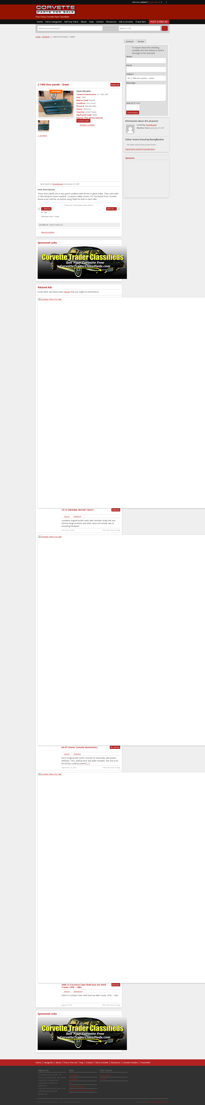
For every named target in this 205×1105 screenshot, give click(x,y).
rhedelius (77, 754)
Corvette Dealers (130, 1062)
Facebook (168, 2)
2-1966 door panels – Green (53, 84)
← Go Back (42, 135)
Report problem (47, 232)
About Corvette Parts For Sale (81, 1090)
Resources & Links (77, 1086)
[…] (88, 763)
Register (151, 2)
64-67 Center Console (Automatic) (79, 747)
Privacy (103, 1079)
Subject (130, 74)
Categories (48, 1062)
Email (129, 65)
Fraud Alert (141, 21)
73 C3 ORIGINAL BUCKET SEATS (77, 509)
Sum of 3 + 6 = (133, 103)
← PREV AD (46, 209)
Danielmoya (78, 991)
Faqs (91, 21)
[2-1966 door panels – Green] (55, 104)
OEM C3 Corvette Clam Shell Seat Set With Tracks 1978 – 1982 (83, 986)
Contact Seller (83, 120)
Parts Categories (53, 21)
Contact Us (73, 1079)
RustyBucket (57, 184)
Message (130, 83)
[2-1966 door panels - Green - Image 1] (44, 131)
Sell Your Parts (71, 21)
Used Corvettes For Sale (158, 1102)
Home (40, 21)
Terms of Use (105, 1075)
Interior (45, 37)
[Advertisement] (136, 11)
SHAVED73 (77, 516)
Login (159, 2)
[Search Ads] (165, 28)
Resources (111, 21)
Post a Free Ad (159, 21)
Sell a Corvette (126, 21)
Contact (100, 21)
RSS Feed (164, 2)
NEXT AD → (111, 209)
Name (129, 56)
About (84, 21)
